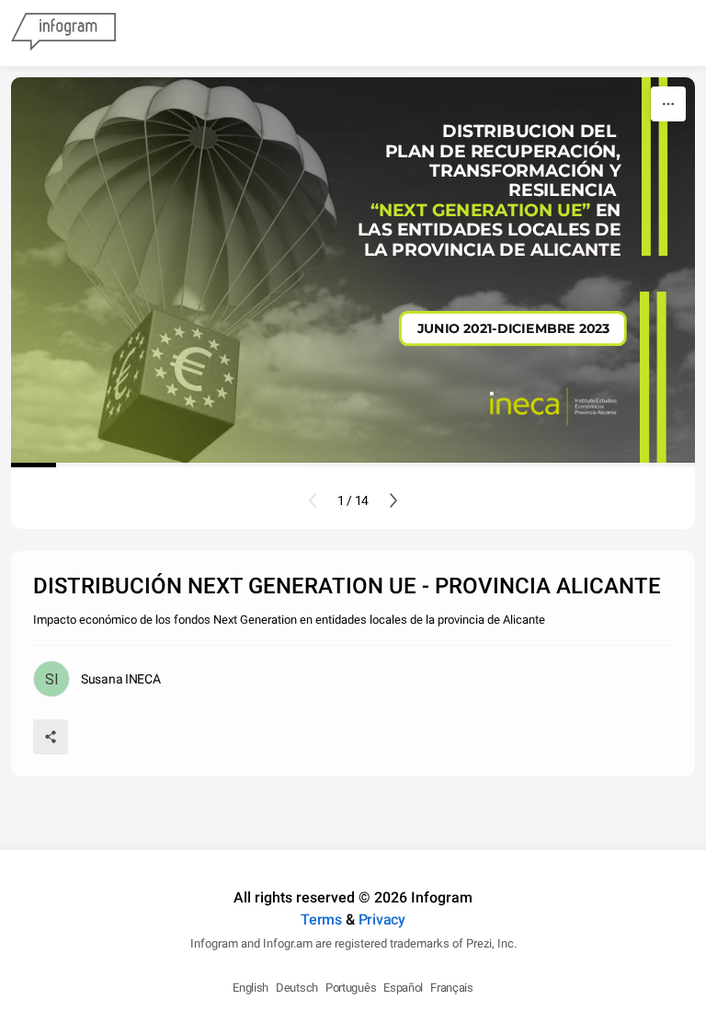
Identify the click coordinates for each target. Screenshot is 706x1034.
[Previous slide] (312, 500)
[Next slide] (393, 500)
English (250, 987)
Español (403, 987)
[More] (668, 103)
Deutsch (297, 987)
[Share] (50, 736)
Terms (321, 919)
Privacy (382, 919)
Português (350, 987)
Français (451, 987)
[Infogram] (63, 33)
